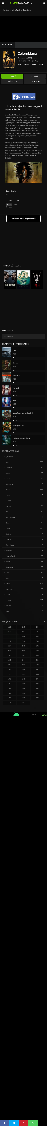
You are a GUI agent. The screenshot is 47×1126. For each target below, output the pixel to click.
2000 (37, 665)
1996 (9, 674)
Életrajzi (8, 495)
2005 (9, 660)
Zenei (7, 611)
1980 (23, 698)
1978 (9, 703)
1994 (37, 674)
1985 (37, 688)
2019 (23, 636)
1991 (37, 679)
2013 (23, 646)
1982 (37, 693)
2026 (9, 627)
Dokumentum (10, 484)
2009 (37, 650)
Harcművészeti (11, 517)
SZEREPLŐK (34, 76)
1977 (23, 703)
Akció (19, 64)
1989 (23, 684)
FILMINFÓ (12, 76)
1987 (9, 688)
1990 (9, 684)
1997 (37, 669)
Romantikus (9, 567)
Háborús (8, 512)
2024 (37, 627)
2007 (23, 655)
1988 (37, 684)
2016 (23, 641)
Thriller (40, 64)
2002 (9, 665)
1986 (23, 688)
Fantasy (8, 506)
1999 (9, 669)
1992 (23, 679)
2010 (23, 650)
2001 (23, 665)
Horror (8, 523)
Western (8, 606)
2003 (37, 660)
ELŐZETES (12, 81)
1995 (23, 674)
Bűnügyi (26, 64)
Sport (7, 578)
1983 (23, 693)
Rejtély (8, 561)
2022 (23, 632)
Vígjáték (8, 600)
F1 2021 (8, 501)
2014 (9, 646)
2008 (9, 655)
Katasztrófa (9, 539)
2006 (37, 655)
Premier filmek (10, 556)
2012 (37, 646)
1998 (23, 669)
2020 (9, 636)
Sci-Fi (7, 572)
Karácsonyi (9, 534)
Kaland (8, 528)
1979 (37, 698)
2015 (37, 641)
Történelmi (9, 589)
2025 (23, 627)
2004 (23, 660)
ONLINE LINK (35, 81)
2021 (37, 632)
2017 (9, 641)
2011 (9, 650)
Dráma (34, 64)
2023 (9, 632)
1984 (9, 693)
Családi (8, 479)
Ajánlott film (9, 457)
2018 (37, 636)
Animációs (9, 468)
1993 (9, 679)
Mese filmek (10, 545)
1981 (9, 698)
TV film (8, 595)
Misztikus (9, 550)
